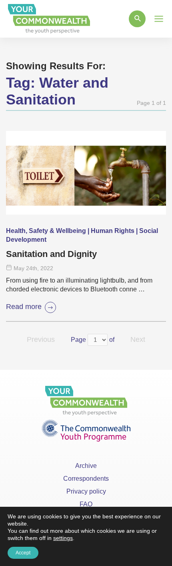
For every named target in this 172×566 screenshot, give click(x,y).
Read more (24, 307)
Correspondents (86, 478)
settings (63, 538)
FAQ (86, 504)
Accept (23, 553)
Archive (86, 465)
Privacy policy (86, 491)
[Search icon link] (137, 18)
